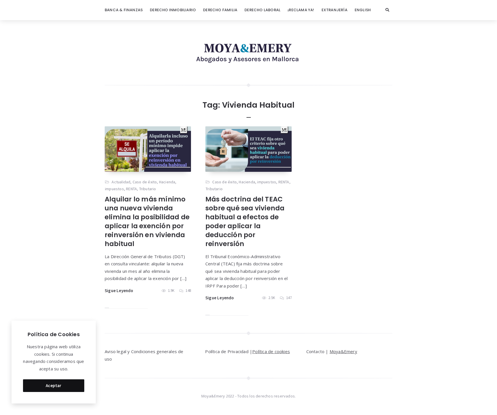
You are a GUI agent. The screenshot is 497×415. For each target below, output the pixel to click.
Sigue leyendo (119, 290)
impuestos (114, 188)
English (363, 10)
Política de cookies (271, 351)
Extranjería (334, 10)
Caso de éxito (145, 181)
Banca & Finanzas (124, 10)
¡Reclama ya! (301, 10)
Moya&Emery (343, 351)
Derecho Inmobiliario (173, 10)
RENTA (131, 188)
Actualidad (121, 181)
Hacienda (167, 181)
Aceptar (54, 385)
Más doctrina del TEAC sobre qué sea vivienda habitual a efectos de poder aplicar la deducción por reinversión (244, 221)
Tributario (147, 188)
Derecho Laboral (262, 10)
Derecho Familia (220, 10)
